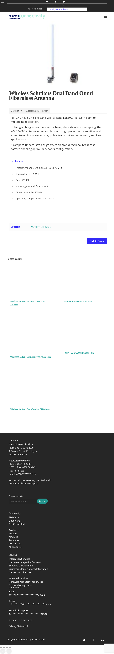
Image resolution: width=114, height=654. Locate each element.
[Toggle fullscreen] (4, 647)
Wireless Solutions (41, 227)
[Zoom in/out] (1, 647)
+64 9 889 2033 (24, 464)
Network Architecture (20, 572)
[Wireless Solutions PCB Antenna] (83, 279)
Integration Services (19, 558)
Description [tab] (16, 110)
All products (15, 546)
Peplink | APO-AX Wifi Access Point (79, 353)
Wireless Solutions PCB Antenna (78, 301)
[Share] (7, 647)
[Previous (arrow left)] (3, 651)
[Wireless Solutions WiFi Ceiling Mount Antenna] (30, 335)
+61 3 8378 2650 (25, 447)
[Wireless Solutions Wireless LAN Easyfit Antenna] (30, 279)
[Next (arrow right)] (9, 651)
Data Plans (14, 520)
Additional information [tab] (37, 110)
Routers (13, 533)
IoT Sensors (15, 543)
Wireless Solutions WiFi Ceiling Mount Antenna (30, 357)
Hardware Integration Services (25, 562)
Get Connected (17, 524)
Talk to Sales (97, 241)
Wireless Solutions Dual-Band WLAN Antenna (30, 409)
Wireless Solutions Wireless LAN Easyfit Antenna (28, 303)
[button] (105, 16)
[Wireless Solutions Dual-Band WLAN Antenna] (30, 387)
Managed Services (18, 578)
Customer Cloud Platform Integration (28, 568)
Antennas (14, 540)
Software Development (21, 565)
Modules (13, 536)
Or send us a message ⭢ (21, 620)
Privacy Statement (18, 626)
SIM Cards (14, 517)
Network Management (20, 585)
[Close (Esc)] (10, 647)
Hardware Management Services (26, 581)
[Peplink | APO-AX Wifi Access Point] (83, 333)
